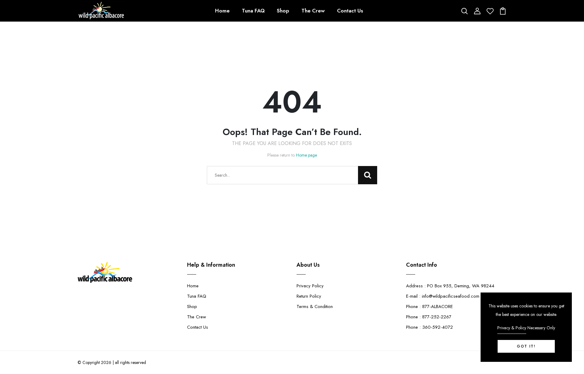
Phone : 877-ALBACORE (429, 306)
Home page (306, 155)
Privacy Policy (310, 285)
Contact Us (350, 10)
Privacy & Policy (511, 328)
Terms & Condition (315, 306)
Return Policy (309, 296)
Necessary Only (541, 328)
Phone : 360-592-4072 (429, 327)
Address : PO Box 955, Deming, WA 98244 (450, 285)
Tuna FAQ (253, 10)
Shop (283, 10)
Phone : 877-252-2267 (428, 316)
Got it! (526, 346)
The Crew (313, 10)
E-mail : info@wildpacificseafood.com (442, 296)
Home (222, 10)
